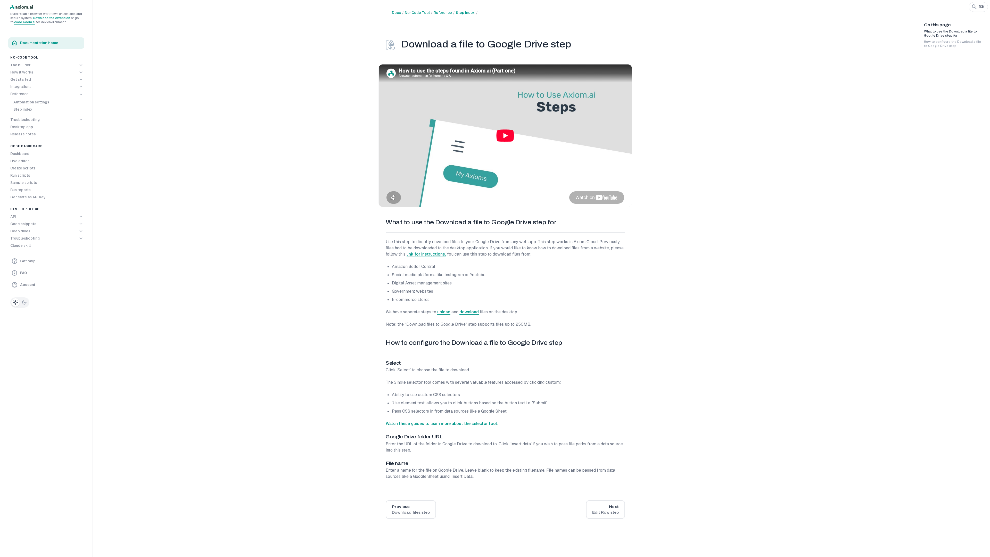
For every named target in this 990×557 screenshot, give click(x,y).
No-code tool (24, 57)
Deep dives (20, 231)
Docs (396, 12)
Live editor (19, 161)
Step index (22, 109)
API (13, 216)
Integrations (20, 86)
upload (443, 312)
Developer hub (25, 209)
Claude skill (20, 245)
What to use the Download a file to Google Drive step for (950, 33)
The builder (20, 65)
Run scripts (20, 175)
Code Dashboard (26, 146)
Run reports (20, 189)
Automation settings (31, 102)
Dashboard (19, 153)
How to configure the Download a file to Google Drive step (952, 44)
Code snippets (23, 224)
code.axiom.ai (24, 22)
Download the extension (51, 18)
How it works (21, 72)
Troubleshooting (25, 119)
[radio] (15, 302)
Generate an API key (28, 197)
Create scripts (23, 168)
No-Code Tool (417, 12)
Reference (19, 94)
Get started (20, 79)
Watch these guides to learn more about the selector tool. (442, 423)
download (469, 312)
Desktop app (21, 127)
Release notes (23, 134)
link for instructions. (426, 254)
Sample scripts (23, 182)
